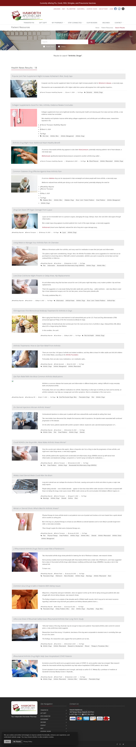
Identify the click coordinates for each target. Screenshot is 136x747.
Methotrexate (46, 156)
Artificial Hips (111, 300)
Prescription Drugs (84, 397)
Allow (7, 741)
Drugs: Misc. (99, 609)
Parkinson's (59, 576)
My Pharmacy (57, 23)
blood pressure (83, 150)
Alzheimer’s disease (105, 83)
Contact (118, 23)
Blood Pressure (93, 161)
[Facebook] (115, 8)
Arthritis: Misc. (54, 136)
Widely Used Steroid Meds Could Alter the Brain (32, 475)
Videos (63, 46)
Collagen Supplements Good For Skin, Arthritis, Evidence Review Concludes (42, 105)
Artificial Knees (70, 300)
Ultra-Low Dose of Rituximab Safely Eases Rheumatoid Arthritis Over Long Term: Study (48, 619)
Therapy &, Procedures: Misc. (100, 646)
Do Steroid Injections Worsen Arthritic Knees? (31, 407)
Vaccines (106, 23)
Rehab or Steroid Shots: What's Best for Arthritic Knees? (36, 508)
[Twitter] (123, 8)
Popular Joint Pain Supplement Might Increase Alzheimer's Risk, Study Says (42, 76)
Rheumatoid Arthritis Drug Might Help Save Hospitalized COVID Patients (42, 656)
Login (111, 9)
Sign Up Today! (103, 9)
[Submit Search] (91, 42)
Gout (72, 609)
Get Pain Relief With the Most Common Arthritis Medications (38, 376)
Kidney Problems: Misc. (62, 609)
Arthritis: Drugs (98, 92)
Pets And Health (89, 335)
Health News (50, 46)
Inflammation (51, 265)
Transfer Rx (29, 23)
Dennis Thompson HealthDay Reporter (53, 125)
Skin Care (45, 136)
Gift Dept (43, 23)
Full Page (80, 92)
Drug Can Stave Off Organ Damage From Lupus (32, 210)
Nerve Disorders (68, 576)
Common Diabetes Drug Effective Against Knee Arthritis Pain (37, 171)
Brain (76, 498)
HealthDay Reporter (48, 187)
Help (63, 9)
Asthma (70, 498)
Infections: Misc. (72, 679)
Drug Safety (90, 609)
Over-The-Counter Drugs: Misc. (68, 397)
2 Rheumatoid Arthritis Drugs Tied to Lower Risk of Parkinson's (38, 548)
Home (97, 28)
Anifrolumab (46, 227)
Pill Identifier (71, 9)
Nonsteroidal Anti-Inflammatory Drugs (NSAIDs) (70, 265)
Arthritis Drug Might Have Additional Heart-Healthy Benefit (36, 142)
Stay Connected (75, 23)
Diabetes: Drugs (69, 200)
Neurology (46, 498)
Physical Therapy (52, 535)
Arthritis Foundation (72, 355)
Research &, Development (75, 646)
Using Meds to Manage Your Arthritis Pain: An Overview (35, 242)
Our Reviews (92, 23)
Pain (44, 265)
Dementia (89, 92)
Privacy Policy (27, 741)
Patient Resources (107, 28)
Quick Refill (81, 9)
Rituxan (87, 646)
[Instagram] (119, 8)
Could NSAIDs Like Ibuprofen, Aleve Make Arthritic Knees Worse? (39, 442)
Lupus (64, 232)
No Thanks (17, 741)
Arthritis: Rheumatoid (106, 161)
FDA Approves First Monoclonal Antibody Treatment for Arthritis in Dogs (42, 310)
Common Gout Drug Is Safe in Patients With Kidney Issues (36, 586)
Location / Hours (92, 9)
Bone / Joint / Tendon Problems (85, 200)
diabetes (51, 178)
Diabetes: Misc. (47, 200)
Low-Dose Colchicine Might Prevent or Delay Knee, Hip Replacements (41, 275)
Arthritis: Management (67, 136)
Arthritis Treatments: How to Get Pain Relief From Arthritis (36, 345)
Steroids (82, 432)
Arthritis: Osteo (47, 432)
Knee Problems (100, 200)
